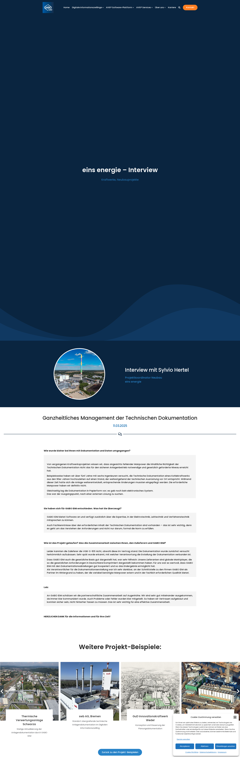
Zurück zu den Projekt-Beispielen (120, 752)
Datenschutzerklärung (208, 752)
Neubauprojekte (128, 179)
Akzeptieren (185, 746)
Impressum (222, 752)
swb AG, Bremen (90, 716)
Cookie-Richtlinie (191, 752)
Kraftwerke (108, 179)
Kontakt (190, 7)
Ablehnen (204, 746)
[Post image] (29, 691)
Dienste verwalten (183, 739)
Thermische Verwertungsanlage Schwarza (29, 720)
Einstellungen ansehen (225, 746)
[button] (235, 717)
